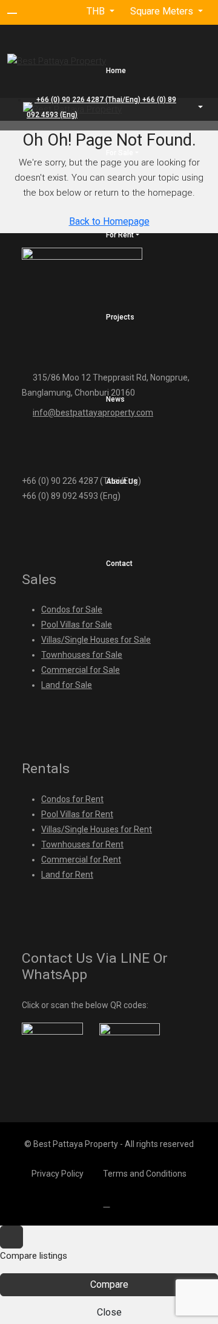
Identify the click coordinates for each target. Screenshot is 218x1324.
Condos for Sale (71, 609)
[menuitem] (194, 107)
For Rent (120, 235)
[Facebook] (109, 1203)
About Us (121, 481)
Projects (120, 317)
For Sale (119, 153)
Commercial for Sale (80, 670)
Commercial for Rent (81, 859)
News (115, 399)
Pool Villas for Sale (76, 624)
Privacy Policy (57, 1173)
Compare (109, 1284)
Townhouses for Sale (81, 655)
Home (116, 70)
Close (109, 1312)
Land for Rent (67, 874)
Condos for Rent (72, 799)
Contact (119, 563)
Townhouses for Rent (82, 844)
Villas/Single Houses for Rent (96, 829)
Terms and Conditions (145, 1173)
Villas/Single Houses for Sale (96, 639)
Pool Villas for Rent (77, 814)
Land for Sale (66, 685)
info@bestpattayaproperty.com (93, 412)
